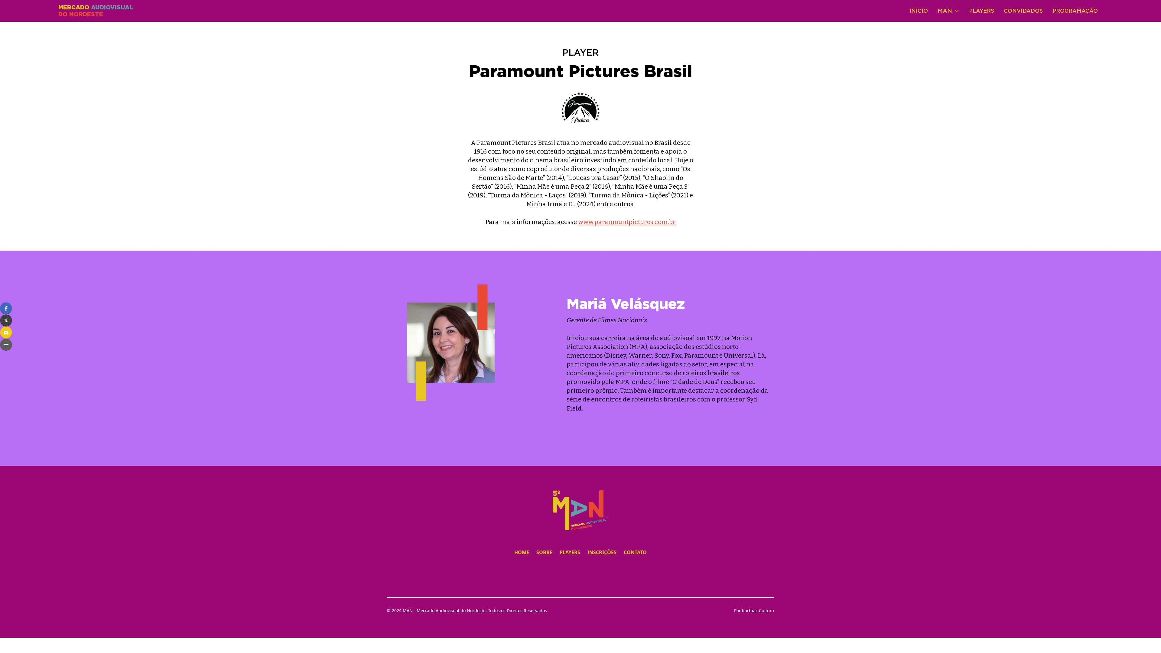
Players (981, 11)
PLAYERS (570, 552)
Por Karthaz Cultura (754, 610)
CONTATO (635, 552)
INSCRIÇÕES (601, 552)
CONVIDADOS (1023, 11)
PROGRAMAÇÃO (1075, 11)
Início (918, 11)
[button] (6, 308)
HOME (521, 552)
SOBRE (544, 552)
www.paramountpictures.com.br (627, 222)
